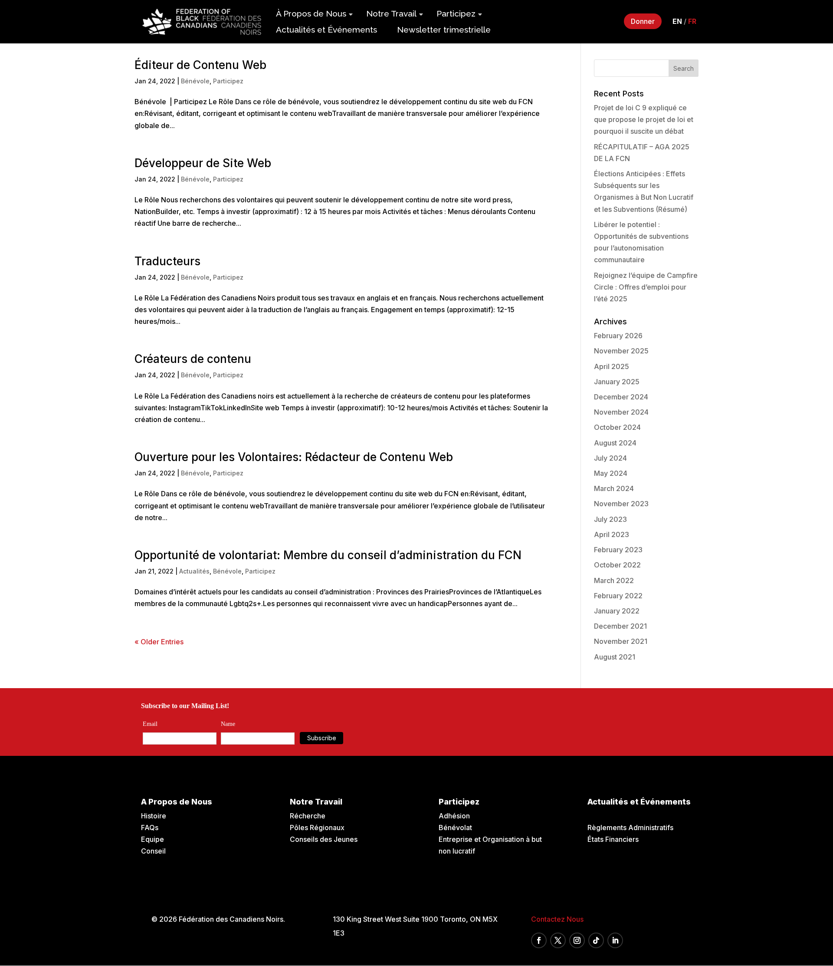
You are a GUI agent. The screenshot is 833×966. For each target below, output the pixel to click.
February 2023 (618, 549)
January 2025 (617, 381)
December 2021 (620, 626)
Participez (456, 13)
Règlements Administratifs (630, 827)
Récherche (307, 815)
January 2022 (617, 611)
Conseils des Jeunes (323, 839)
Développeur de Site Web (202, 163)
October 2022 (617, 564)
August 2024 (615, 442)
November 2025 (621, 350)
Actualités (194, 571)
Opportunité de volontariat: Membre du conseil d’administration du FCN (327, 555)
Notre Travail (391, 13)
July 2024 (610, 458)
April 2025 (611, 366)
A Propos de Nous (176, 801)
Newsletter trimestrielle (444, 29)
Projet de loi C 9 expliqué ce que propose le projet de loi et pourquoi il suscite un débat (643, 119)
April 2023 (611, 534)
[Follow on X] (558, 940)
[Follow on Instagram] (577, 940)
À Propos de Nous (311, 13)
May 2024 (610, 473)
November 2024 (621, 412)
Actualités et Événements (326, 29)
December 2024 (621, 396)
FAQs (149, 827)
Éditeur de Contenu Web (200, 65)
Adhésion (454, 815)
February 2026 (618, 335)
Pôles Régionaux (317, 827)
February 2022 (618, 595)
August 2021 (614, 657)
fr (692, 21)
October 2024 (617, 427)
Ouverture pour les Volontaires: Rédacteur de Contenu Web (293, 457)
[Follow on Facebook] (539, 940)
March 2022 (614, 580)
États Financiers (613, 839)
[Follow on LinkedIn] (615, 940)
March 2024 (614, 488)
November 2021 (620, 641)
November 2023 (621, 503)
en (677, 21)
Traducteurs (167, 261)
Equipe (152, 839)
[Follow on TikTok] (596, 940)
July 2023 (610, 519)
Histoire (153, 815)
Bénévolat (455, 827)
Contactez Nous (557, 919)
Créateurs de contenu (192, 359)
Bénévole (195, 81)
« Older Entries (159, 641)
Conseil (153, 851)
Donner (643, 21)
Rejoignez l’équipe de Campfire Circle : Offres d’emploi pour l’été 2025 (646, 287)
